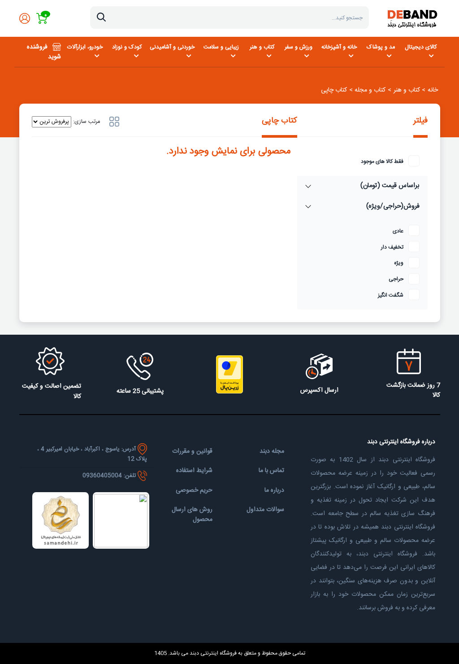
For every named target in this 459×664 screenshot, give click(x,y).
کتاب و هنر (262, 47)
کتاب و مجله (370, 90)
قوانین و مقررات (192, 451)
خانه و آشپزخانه (339, 47)
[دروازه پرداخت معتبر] (229, 374)
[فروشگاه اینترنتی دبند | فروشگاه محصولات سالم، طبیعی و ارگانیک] (412, 18)
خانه (433, 90)
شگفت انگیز (390, 295)
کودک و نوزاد (127, 47)
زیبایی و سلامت (221, 47)
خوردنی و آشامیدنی (172, 47)
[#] (114, 122)
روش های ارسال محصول (192, 515)
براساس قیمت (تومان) (390, 185)
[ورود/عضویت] (24, 18)
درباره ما (274, 490)
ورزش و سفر (298, 47)
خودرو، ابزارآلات (85, 47)
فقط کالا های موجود (382, 161)
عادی (398, 231)
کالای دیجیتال (421, 47)
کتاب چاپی (334, 90)
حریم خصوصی (194, 490)
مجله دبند (272, 451)
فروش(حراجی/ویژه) (393, 206)
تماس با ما (271, 471)
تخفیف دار (392, 247)
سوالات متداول (265, 510)
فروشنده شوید (44, 52)
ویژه (398, 263)
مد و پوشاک (381, 47)
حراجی (396, 279)
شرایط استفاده (194, 471)
